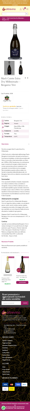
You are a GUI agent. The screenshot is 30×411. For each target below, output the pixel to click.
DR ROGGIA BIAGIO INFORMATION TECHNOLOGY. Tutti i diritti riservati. (15, 407)
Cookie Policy (5, 353)
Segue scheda (13, 236)
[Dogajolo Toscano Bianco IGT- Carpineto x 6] (28, 78)
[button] (9, 110)
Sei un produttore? (7, 357)
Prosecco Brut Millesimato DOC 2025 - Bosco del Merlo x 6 (21, 278)
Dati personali (6, 372)
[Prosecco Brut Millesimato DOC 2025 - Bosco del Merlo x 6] (22, 264)
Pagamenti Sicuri (6, 343)
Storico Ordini (5, 374)
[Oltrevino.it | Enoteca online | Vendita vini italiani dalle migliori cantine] (9, 9)
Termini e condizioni (7, 340)
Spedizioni (5, 350)
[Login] (20, 9)
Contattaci (5, 348)
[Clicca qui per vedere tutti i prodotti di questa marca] (7, 99)
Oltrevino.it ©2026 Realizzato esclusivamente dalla (15, 403)
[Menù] (27, 9)
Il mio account (6, 369)
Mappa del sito (6, 360)
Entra (3, 367)
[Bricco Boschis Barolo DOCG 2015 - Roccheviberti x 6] (25, 78)
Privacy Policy (6, 355)
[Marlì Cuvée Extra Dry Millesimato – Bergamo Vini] (9, 68)
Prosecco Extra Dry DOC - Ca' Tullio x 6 (7, 276)
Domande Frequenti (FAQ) (9, 345)
